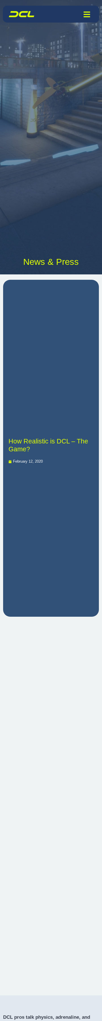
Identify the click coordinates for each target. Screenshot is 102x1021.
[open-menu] (87, 14)
